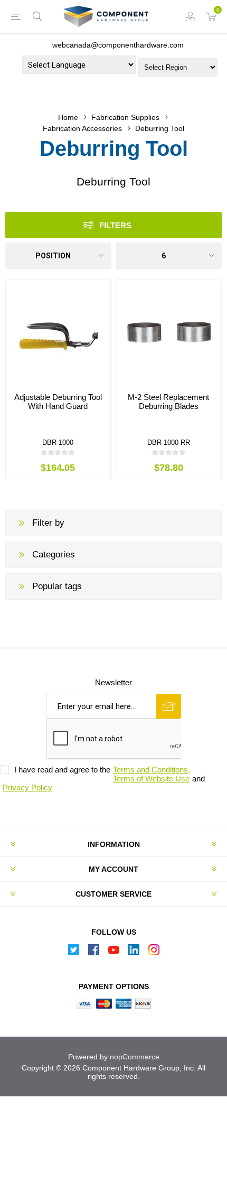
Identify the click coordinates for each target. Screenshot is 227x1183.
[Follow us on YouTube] (113, 952)
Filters (115, 225)
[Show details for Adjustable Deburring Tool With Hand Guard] (58, 332)
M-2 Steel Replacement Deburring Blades (168, 402)
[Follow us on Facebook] (93, 952)
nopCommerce (134, 1056)
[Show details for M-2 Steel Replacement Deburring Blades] (168, 332)
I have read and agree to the (62, 769)
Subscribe (168, 706)
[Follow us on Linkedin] (133, 952)
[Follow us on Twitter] (73, 952)
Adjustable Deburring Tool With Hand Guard (58, 402)
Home (68, 117)
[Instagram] (153, 952)
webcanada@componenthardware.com (118, 45)
